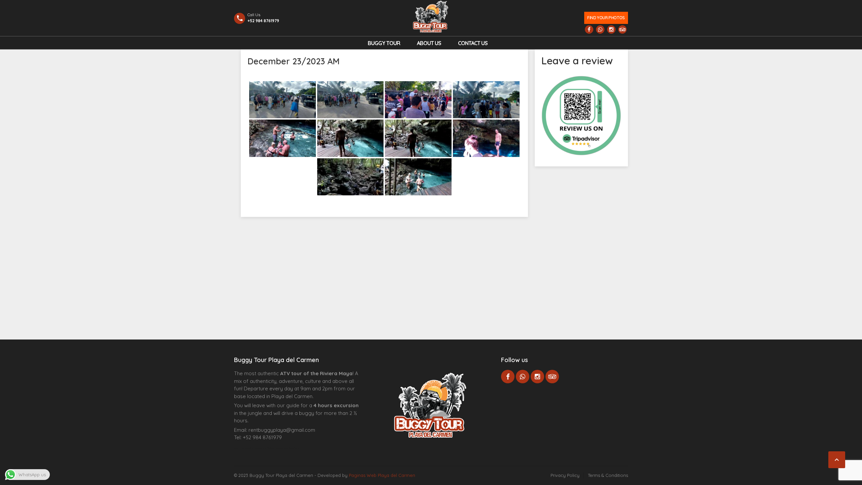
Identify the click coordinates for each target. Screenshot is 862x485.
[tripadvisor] (622, 29)
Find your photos (606, 17)
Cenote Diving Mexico (291, 448)
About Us (429, 43)
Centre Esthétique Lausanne (272, 448)
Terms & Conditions (608, 475)
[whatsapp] (600, 29)
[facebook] (589, 29)
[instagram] (611, 29)
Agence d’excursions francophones (247, 448)
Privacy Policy (565, 475)
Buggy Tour (384, 43)
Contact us (473, 43)
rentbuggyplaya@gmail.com (281, 430)
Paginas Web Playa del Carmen (382, 475)
